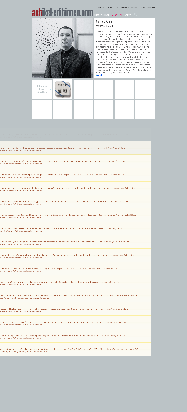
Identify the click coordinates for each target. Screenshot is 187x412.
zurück (99, 75)
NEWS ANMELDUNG (148, 7)
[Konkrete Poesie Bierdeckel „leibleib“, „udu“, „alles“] (62, 97)
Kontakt (134, 7)
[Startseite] (62, 12)
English (101, 7)
